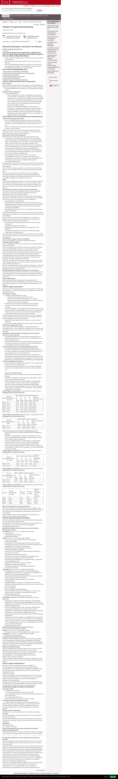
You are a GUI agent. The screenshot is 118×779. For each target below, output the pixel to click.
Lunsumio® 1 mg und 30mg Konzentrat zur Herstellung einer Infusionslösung (53, 50)
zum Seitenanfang (41, 770)
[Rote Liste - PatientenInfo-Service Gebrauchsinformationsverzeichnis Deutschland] (15, 4)
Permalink (36, 24)
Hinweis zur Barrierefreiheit (21, 773)
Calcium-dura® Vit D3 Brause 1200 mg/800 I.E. (53, 27)
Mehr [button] (69, 776)
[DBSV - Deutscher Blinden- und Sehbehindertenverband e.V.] (54, 87)
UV (16, 22)
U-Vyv (19, 22)
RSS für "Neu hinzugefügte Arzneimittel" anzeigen (59, 21)
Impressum (56, 773)
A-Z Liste (6, 16)
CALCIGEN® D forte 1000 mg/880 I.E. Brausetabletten (52, 32)
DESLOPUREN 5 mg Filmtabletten (53, 71)
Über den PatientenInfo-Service (21, 16)
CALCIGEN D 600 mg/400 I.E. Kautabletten (52, 44)
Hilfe (53, 6)
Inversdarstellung (46, 6)
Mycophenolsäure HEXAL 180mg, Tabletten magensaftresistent (52, 57)
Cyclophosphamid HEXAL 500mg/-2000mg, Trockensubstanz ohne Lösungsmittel (53, 65)
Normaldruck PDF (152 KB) (13, 36)
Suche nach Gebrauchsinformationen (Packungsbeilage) (17, 8)
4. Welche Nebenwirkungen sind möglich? (13, 76)
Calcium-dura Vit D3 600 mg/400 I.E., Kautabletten (52, 38)
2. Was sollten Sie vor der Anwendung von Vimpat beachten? (18, 73)
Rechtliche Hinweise (34, 773)
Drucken (43, 24)
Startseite (25, 6)
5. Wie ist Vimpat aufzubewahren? (11, 78)
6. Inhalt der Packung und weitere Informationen (15, 79)
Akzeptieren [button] (112, 776)
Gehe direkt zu (6, 41)
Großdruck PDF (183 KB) (12, 38)
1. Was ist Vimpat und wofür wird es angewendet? (15, 71)
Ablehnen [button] (106, 776)
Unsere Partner (8, 19)
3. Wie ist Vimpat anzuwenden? (10, 75)
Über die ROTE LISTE (40, 16)
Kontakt (58, 6)
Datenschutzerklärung (46, 773)
